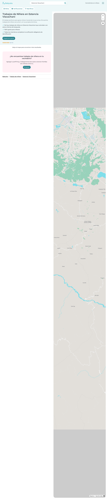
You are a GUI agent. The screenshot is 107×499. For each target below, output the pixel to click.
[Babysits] (8, 3)
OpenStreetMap (99, 496)
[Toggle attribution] (104, 496)
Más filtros (29, 9)
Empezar (27, 67)
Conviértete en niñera (92, 3)
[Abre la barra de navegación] (103, 3)
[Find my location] (102, 23)
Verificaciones (17, 9)
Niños (7, 9)
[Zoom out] (102, 18)
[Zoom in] (102, 15)
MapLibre (92, 496)
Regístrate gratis (9, 38)
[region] (80, 255)
